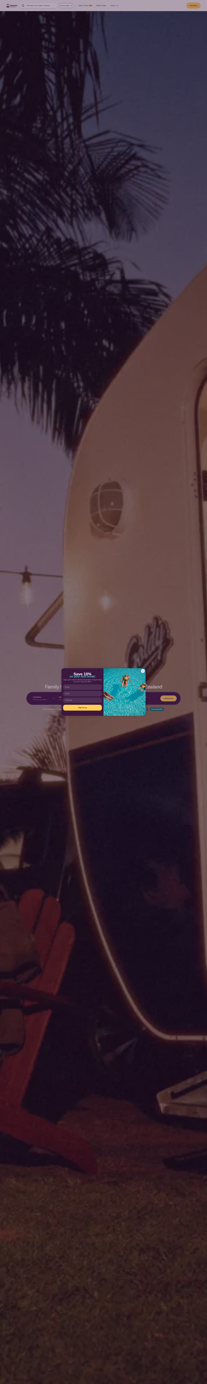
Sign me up (82, 707)
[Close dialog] (143, 671)
